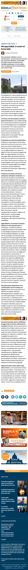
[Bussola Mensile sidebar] (14, 437)
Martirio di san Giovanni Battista (20, 28)
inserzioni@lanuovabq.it (7, 536)
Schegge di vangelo (7, 27)
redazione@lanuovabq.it (7, 532)
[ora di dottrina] (14, 457)
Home (10, 36)
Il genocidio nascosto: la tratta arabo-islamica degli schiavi (8, 500)
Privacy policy (4, 559)
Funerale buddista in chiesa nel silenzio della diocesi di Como (8, 483)
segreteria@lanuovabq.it (7, 534)
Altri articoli (14, 471)
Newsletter (21, 19)
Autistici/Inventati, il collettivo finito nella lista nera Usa (8, 491)
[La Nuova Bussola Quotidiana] (14, 8)
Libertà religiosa (17, 36)
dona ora (21, 16)
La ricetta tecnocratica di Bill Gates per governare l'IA (7, 509)
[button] (14, 23)
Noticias (8, 19)
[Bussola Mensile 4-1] (14, 418)
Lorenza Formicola (11, 53)
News (8, 16)
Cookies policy (13, 559)
